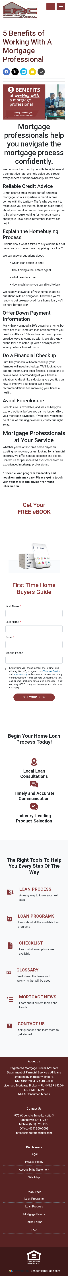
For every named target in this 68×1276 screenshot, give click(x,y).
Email (9, 637)
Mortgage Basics (34, 1214)
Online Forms (34, 1222)
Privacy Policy (20, 674)
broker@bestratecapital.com (34, 1133)
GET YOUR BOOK (34, 697)
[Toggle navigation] (61, 6)
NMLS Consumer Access (34, 1094)
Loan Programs (34, 1198)
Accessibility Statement (34, 1169)
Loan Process (34, 1206)
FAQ (34, 1230)
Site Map (34, 1177)
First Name (13, 606)
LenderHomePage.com (45, 1271)
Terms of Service (51, 671)
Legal (34, 1154)
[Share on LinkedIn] (23, 71)
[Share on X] (15, 71)
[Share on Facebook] (6, 71)
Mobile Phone (14, 653)
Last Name (13, 622)
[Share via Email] (32, 71)
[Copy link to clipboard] (41, 71)
